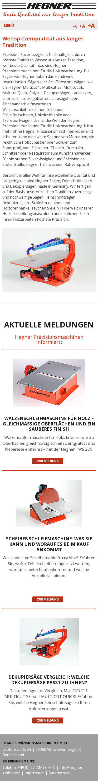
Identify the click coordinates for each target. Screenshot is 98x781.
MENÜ (9, 25)
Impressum (34, 773)
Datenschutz (59, 773)
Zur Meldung (48, 461)
